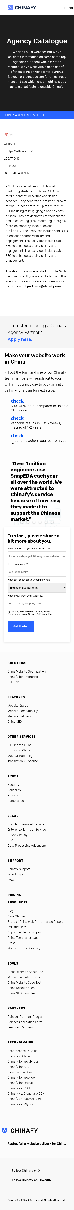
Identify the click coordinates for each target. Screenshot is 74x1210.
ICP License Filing (19, 745)
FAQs (11, 880)
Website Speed (18, 705)
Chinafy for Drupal (20, 1083)
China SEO (15, 721)
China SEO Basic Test (22, 993)
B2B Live (14, 682)
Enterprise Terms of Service (27, 829)
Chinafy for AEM (19, 1067)
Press (11, 943)
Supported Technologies (24, 932)
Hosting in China (19, 750)
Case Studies (17, 916)
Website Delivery (19, 716)
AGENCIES (22, 115)
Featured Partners (20, 1027)
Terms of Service (27, 614)
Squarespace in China (23, 1051)
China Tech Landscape (23, 938)
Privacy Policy (46, 614)
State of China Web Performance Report (35, 922)
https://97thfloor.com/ (20, 151)
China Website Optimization (27, 671)
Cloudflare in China (20, 1072)
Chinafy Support (19, 869)
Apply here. (20, 339)
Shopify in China (19, 1056)
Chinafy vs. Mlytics (21, 1104)
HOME (8, 115)
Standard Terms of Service (26, 824)
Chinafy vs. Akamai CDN (24, 1099)
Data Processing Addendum (27, 845)
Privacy (13, 795)
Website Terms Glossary (24, 948)
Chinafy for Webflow (21, 1077)
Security (13, 785)
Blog (11, 911)
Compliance (16, 801)
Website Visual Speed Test (26, 977)
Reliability (14, 790)
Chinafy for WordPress (23, 1061)
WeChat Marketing (20, 756)
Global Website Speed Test (26, 972)
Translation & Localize (23, 761)
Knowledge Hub (18, 874)
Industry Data (17, 927)
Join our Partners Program (26, 1017)
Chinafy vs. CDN (19, 1088)
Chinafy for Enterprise (23, 677)
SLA (10, 840)
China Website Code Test (24, 982)
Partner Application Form (25, 1022)
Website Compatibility (23, 711)
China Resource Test (22, 988)
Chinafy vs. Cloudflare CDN (26, 1093)
